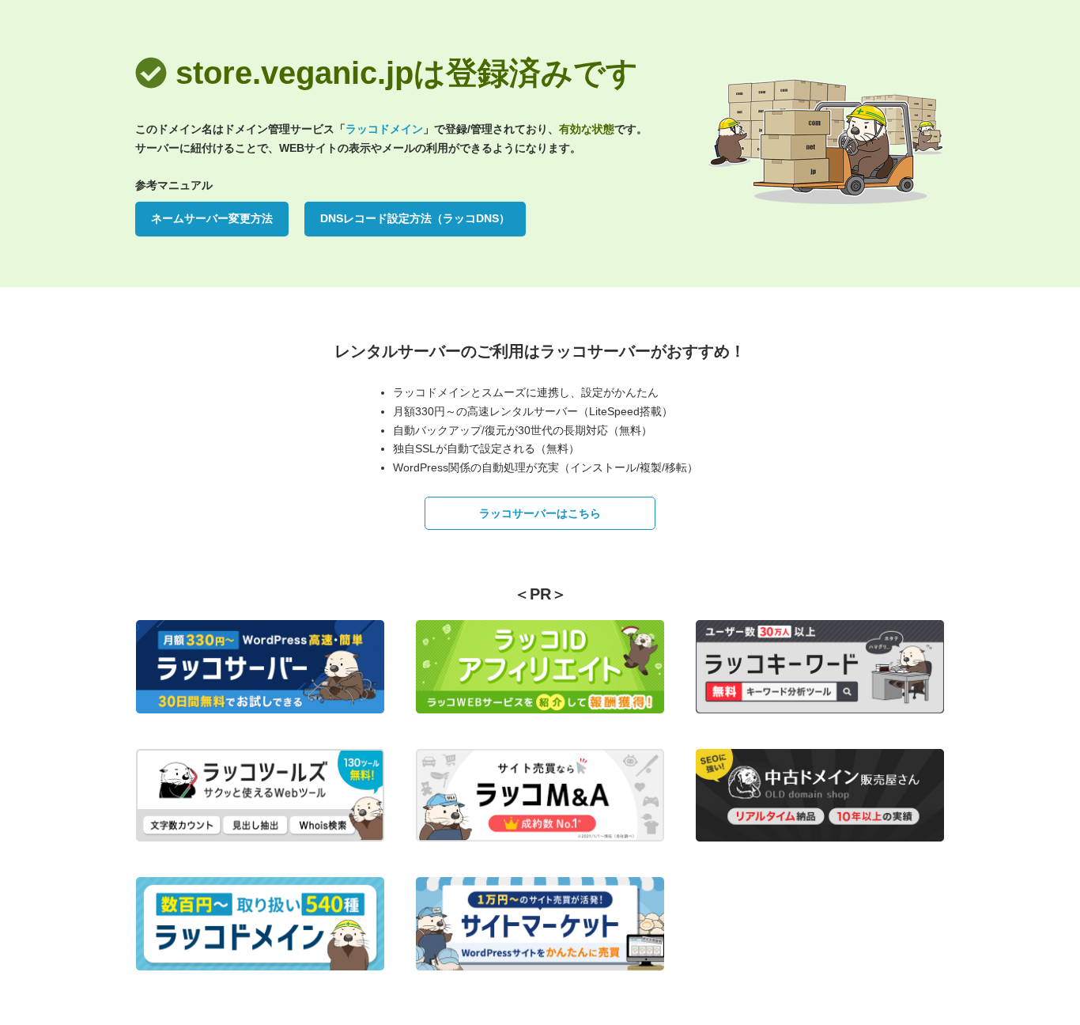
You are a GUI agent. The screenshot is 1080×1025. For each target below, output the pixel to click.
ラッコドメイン (384, 129)
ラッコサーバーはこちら (540, 513)
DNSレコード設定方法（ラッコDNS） (415, 218)
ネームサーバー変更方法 (212, 218)
